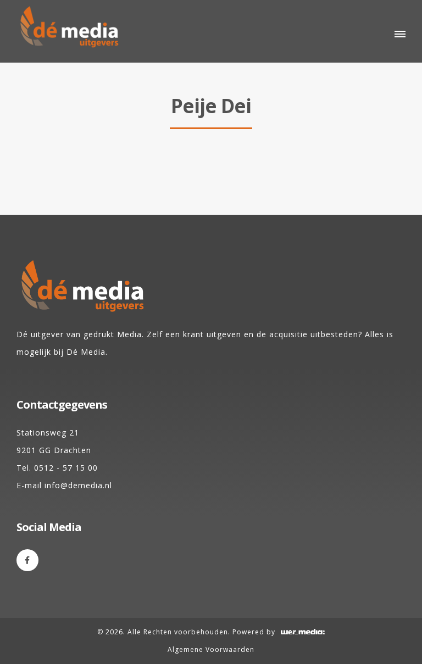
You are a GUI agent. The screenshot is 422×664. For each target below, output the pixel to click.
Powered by (253, 632)
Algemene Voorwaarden (211, 649)
